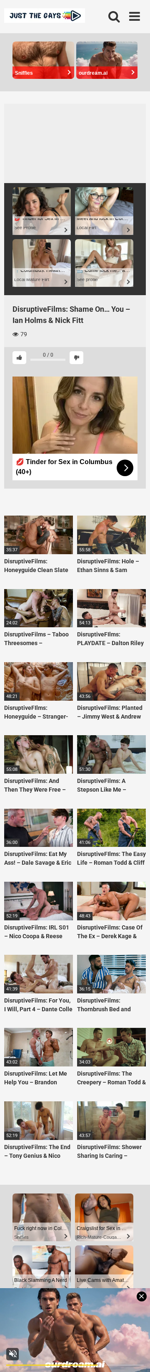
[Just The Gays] (44, 16)
